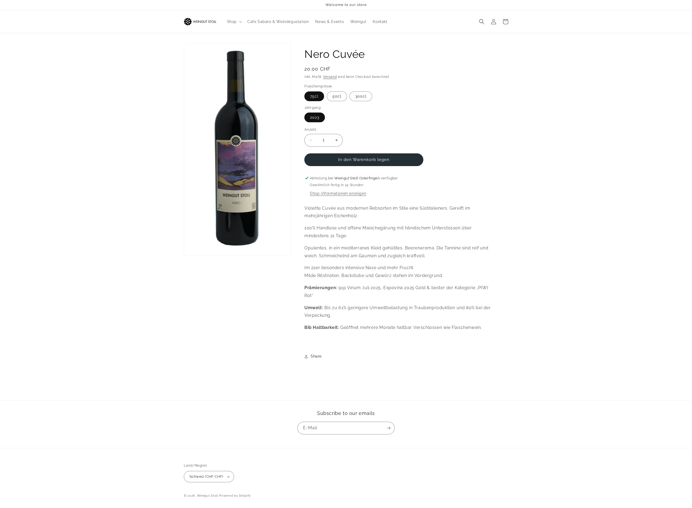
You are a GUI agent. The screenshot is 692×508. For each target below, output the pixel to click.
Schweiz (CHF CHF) (206, 476)
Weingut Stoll (207, 495)
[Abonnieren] (388, 428)
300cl (361, 96)
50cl (336, 96)
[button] (234, 21)
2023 (314, 117)
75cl (314, 96)
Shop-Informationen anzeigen (338, 193)
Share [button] (316, 356)
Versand (330, 77)
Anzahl (310, 129)
